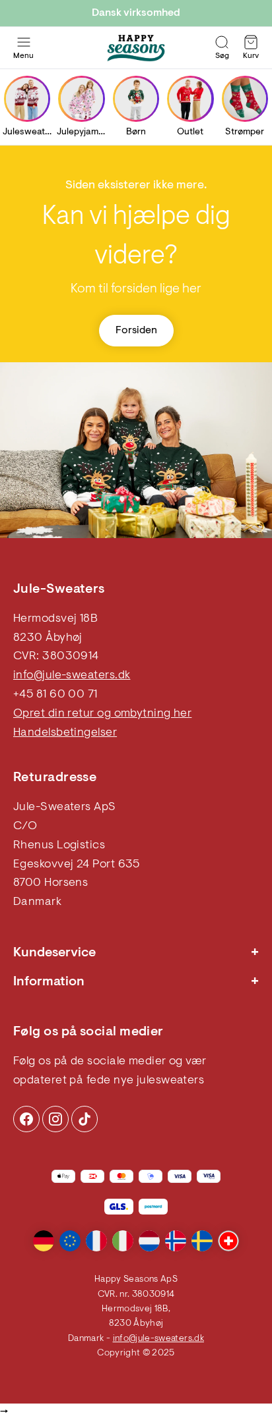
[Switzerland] (228, 1240)
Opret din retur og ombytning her (102, 714)
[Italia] (122, 1240)
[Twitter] (84, 1119)
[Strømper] (245, 99)
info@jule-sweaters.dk (71, 676)
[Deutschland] (43, 1240)
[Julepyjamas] (82, 99)
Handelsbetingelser (65, 733)
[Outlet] (190, 99)
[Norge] (175, 1240)
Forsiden (136, 330)
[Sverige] (202, 1240)
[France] (96, 1240)
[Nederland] (149, 1240)
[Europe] (70, 1240)
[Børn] (136, 99)
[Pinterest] (55, 1119)
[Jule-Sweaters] (136, 48)
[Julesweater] (27, 99)
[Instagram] (26, 1119)
